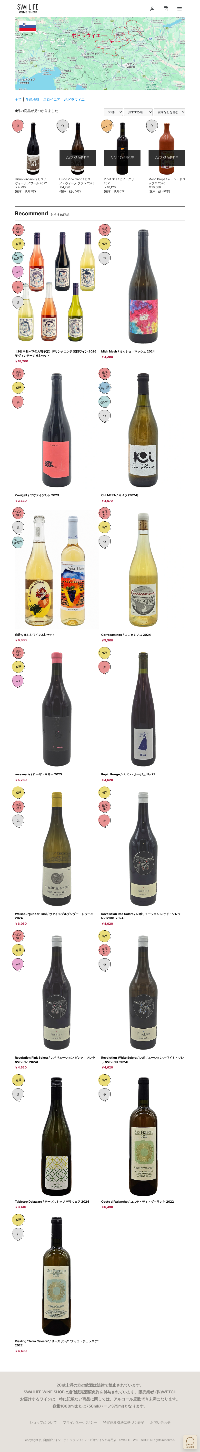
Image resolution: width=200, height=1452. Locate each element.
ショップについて (43, 1422)
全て (18, 99)
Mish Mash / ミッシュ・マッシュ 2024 (128, 351)
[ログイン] (152, 9)
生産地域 (32, 99)
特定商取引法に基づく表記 (123, 1422)
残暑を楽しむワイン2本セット (35, 635)
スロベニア (51, 99)
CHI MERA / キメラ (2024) (119, 495)
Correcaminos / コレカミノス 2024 (126, 635)
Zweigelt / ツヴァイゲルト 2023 (37, 495)
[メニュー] (179, 9)
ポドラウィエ (74, 99)
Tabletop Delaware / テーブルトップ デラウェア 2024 (52, 1201)
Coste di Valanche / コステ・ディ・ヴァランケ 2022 (137, 1201)
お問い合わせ (160, 1422)
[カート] (166, 9)
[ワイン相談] (190, 1442)
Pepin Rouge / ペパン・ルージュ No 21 (128, 774)
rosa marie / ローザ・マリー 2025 (38, 774)
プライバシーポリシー (80, 1422)
